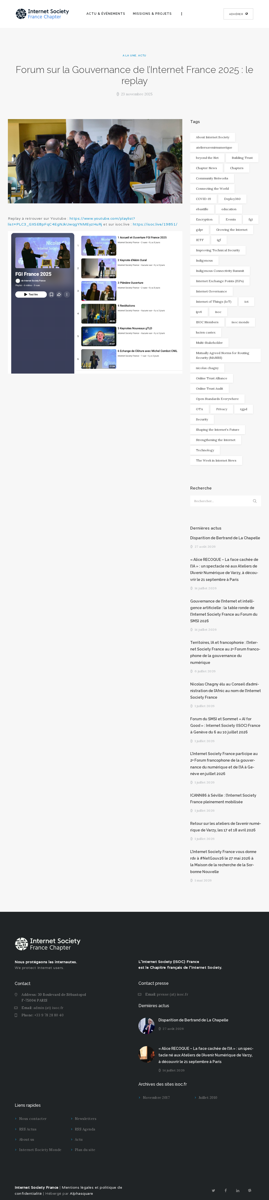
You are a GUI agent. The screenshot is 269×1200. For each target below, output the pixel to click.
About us (26, 1139)
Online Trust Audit (209, 388)
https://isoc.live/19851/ (155, 224)
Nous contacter (33, 1118)
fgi (251, 219)
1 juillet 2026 (205, 706)
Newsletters (86, 1118)
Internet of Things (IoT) (213, 301)
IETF (200, 240)
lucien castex (205, 332)
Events (231, 219)
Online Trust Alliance (211, 378)
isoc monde (240, 322)
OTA (199, 409)
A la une (129, 55)
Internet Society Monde (40, 1150)
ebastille (202, 209)
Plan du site (85, 1150)
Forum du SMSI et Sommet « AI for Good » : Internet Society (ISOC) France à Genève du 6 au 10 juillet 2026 (225, 725)
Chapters (237, 168)
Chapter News (206, 168)
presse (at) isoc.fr (172, 994)
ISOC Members (207, 322)
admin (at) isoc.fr (48, 1008)
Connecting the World (212, 188)
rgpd (243, 409)
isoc (218, 312)
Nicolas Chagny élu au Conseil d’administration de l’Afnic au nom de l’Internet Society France (225, 690)
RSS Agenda (85, 1129)
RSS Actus (28, 1129)
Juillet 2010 (208, 1097)
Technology (205, 450)
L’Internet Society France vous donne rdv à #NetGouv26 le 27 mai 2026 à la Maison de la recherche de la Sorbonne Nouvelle (223, 862)
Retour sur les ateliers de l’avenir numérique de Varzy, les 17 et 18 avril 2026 (225, 826)
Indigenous (204, 260)
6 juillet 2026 (205, 671)
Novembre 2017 (156, 1097)
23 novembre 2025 (137, 94)
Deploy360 (232, 199)
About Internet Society (212, 137)
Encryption (204, 219)
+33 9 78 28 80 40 (49, 1015)
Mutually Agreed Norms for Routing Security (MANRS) (222, 355)
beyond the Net (207, 158)
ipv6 (199, 312)
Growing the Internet (231, 230)
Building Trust (242, 158)
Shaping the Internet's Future (217, 430)
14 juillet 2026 (206, 588)
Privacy (221, 409)
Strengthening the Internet (215, 440)
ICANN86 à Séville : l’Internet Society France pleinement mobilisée (223, 798)
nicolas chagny (207, 368)
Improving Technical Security (218, 250)
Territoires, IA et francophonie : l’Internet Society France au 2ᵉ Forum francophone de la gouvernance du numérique (225, 652)
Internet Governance (211, 291)
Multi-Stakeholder (209, 343)
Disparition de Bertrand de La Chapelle (225, 538)
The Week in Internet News (216, 460)
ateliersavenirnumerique (214, 147)
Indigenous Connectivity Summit (220, 271)
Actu (142, 55)
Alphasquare (81, 1193)
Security (202, 419)
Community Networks (212, 178)
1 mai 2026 (203, 880)
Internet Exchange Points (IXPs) (220, 281)
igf (219, 240)
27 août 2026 (205, 546)
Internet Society (206, 967)
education (228, 209)
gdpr (199, 230)
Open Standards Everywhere (217, 399)
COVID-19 (203, 199)
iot (247, 301)
